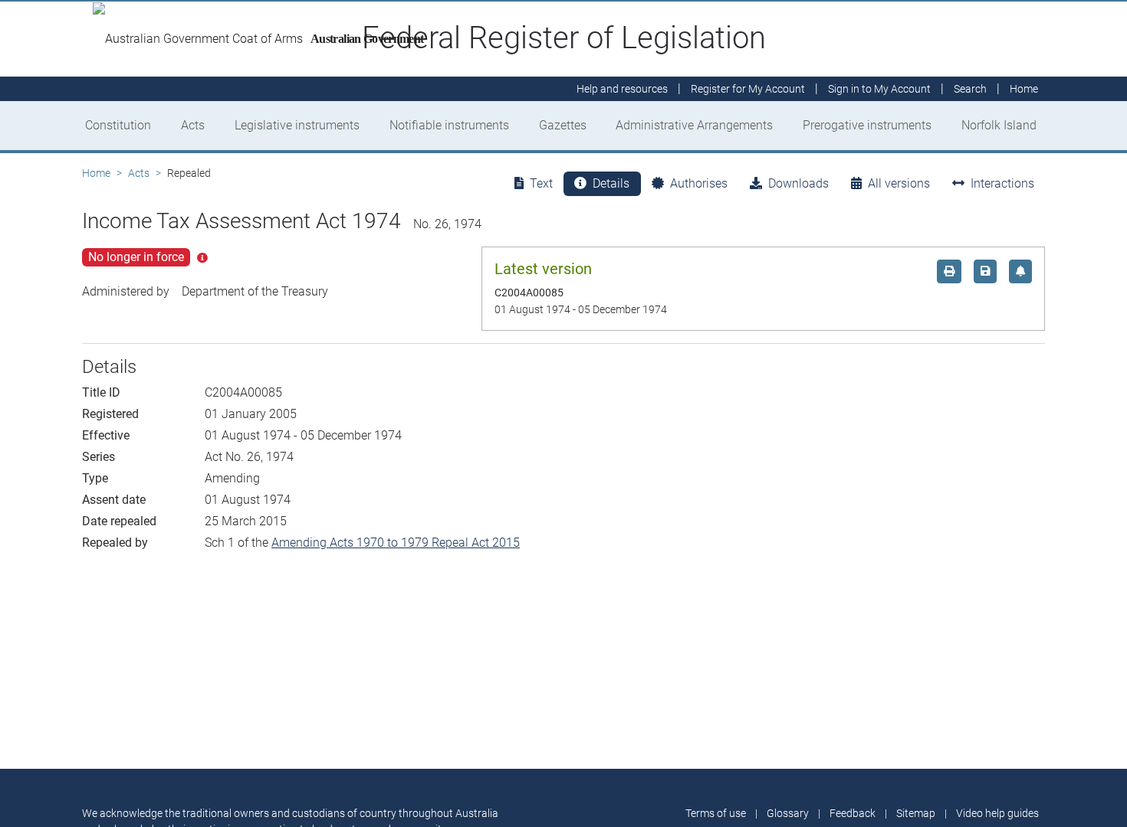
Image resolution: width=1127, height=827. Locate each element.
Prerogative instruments (867, 125)
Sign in (879, 89)
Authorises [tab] (699, 183)
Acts (193, 125)
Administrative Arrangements (694, 125)
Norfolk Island (999, 125)
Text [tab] (541, 183)
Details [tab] (611, 183)
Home (96, 173)
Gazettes (562, 125)
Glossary (788, 813)
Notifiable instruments (449, 125)
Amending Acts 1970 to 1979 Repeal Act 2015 (395, 542)
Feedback (853, 813)
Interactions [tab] (1002, 183)
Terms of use (715, 813)
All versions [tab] (899, 183)
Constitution (118, 125)
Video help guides (997, 813)
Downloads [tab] (798, 183)
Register (748, 89)
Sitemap (915, 813)
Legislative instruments (297, 125)
